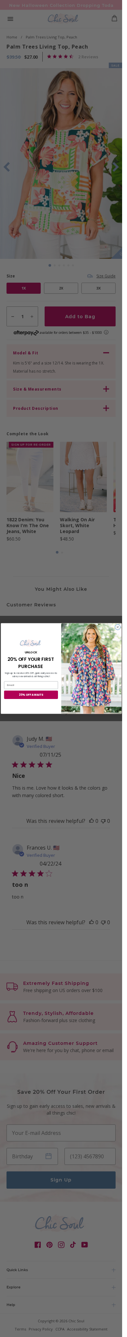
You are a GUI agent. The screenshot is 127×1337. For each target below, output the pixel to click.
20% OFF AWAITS (31, 695)
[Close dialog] (117, 627)
